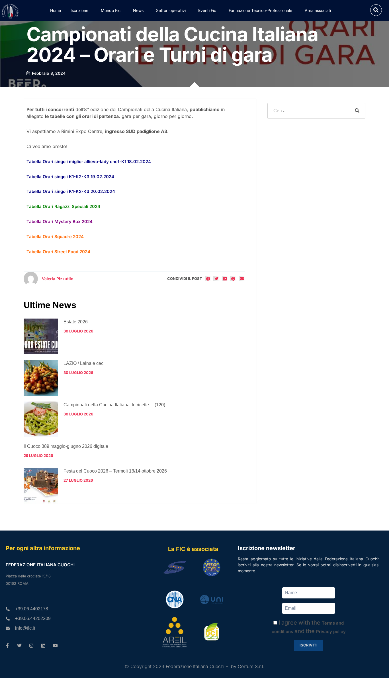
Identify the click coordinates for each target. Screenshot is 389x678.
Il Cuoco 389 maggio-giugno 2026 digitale (66, 446)
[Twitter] (19, 645)
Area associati (318, 10)
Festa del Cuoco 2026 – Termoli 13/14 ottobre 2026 (115, 471)
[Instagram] (31, 645)
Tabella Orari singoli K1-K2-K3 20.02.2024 (70, 191)
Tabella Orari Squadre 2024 (55, 236)
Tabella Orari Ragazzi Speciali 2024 (63, 206)
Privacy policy (331, 631)
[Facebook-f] (7, 645)
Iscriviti (309, 645)
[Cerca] (357, 110)
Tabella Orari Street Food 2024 (58, 251)
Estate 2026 (76, 321)
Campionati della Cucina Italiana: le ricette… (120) (114, 404)
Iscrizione (79, 10)
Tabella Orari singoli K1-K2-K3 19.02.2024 (70, 176)
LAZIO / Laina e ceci (84, 363)
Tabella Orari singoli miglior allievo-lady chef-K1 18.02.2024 (88, 161)
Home (55, 10)
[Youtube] (55, 645)
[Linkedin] (43, 645)
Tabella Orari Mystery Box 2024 (59, 221)
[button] (376, 10)
